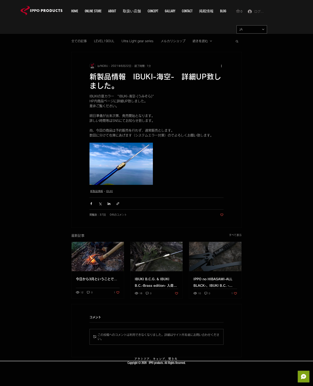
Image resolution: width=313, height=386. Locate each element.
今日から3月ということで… (96, 279)
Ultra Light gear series (137, 41)
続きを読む (200, 41)
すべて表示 (235, 235)
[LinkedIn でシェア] (109, 203)
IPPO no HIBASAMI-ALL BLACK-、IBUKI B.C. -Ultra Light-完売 (212, 283)
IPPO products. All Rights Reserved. (167, 363)
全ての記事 (79, 41)
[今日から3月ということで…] (98, 256)
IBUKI (109, 191)
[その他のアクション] (221, 66)
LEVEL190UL (104, 41)
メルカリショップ (173, 41)
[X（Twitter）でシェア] (100, 203)
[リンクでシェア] (118, 203)
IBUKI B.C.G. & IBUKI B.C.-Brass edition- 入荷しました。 (156, 283)
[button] (240, 11)
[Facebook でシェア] (91, 203)
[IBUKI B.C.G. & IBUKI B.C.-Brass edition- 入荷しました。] (156, 256)
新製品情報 (96, 191)
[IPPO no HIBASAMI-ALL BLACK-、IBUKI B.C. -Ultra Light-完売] (215, 256)
